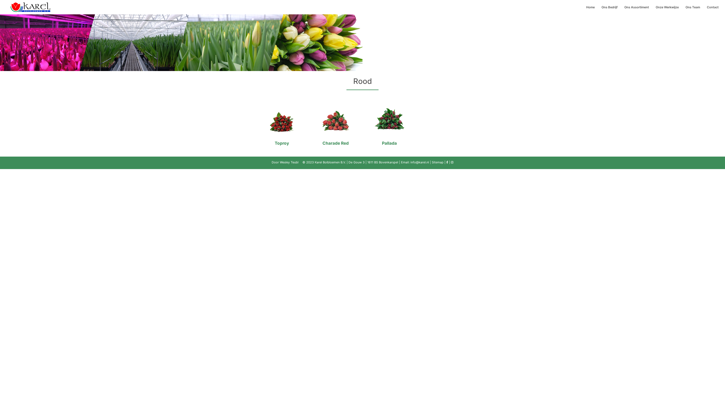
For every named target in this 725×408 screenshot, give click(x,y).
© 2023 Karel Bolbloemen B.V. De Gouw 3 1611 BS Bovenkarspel (351, 162)
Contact (713, 7)
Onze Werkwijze (667, 7)
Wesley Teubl (289, 162)
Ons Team (693, 7)
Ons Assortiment (636, 7)
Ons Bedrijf (610, 7)
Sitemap (437, 162)
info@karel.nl (419, 162)
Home (590, 7)
